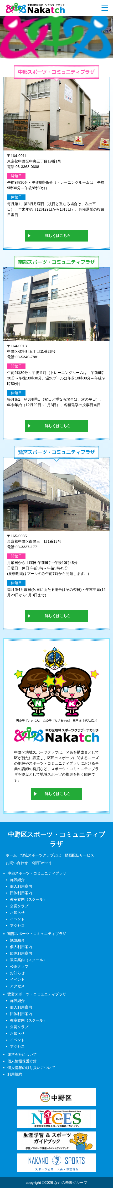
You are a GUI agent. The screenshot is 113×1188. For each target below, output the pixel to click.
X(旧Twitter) (41, 863)
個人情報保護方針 (22, 1061)
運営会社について (22, 1054)
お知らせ (17, 912)
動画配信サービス (79, 855)
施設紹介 (17, 880)
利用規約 (14, 1074)
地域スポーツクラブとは (40, 855)
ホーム (11, 855)
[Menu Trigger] (104, 7)
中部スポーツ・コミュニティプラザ (37, 873)
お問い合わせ (17, 863)
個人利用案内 (21, 886)
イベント (17, 919)
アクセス (17, 925)
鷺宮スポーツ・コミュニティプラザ (36, 994)
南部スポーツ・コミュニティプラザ (36, 933)
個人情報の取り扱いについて (31, 1067)
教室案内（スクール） (28, 899)
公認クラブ (19, 906)
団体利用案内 (21, 893)
